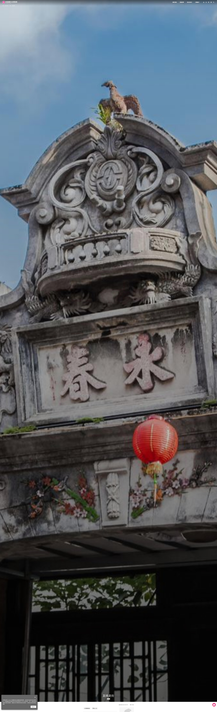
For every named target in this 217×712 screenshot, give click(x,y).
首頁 (3, 5)
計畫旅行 (197, 2)
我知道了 (33, 706)
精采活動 (175, 2)
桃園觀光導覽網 (9, 2)
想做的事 (182, 2)
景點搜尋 (13, 5)
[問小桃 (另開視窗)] (214, 705)
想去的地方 (189, 2)
